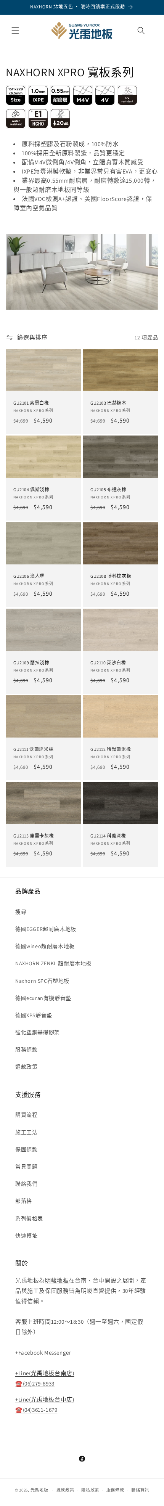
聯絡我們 (26, 1183)
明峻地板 (57, 1280)
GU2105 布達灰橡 (108, 490)
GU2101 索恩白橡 (31, 403)
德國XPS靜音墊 (33, 1015)
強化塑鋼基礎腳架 (37, 1032)
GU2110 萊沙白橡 (108, 662)
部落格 (23, 1200)
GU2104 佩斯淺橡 (31, 490)
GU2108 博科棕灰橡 (110, 576)
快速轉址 (26, 1235)
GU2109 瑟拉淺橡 (31, 662)
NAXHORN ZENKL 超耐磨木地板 (53, 963)
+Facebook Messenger (43, 1352)
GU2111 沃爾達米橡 (33, 749)
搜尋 (20, 911)
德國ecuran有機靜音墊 (43, 998)
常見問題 (26, 1166)
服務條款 (26, 1049)
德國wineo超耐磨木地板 (45, 946)
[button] (15, 30)
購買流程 (26, 1114)
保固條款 (26, 1149)
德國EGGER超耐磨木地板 (45, 929)
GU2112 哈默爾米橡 (110, 749)
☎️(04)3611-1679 (36, 1409)
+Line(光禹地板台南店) (44, 1373)
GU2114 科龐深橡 (108, 836)
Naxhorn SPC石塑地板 (42, 980)
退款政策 (26, 1066)
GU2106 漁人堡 (29, 576)
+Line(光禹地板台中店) (44, 1399)
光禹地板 (39, 1490)
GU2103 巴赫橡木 (108, 403)
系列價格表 (29, 1218)
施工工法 (26, 1132)
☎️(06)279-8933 (35, 1383)
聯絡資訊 (140, 1490)
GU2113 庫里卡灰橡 (33, 836)
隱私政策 (90, 1490)
